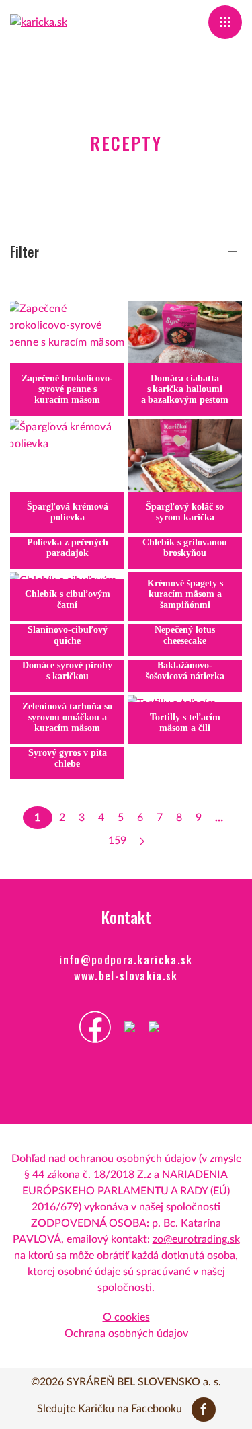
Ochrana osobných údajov (126, 1333)
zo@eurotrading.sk (196, 1239)
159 (117, 840)
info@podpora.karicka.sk (126, 960)
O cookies (126, 1317)
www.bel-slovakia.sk (125, 976)
